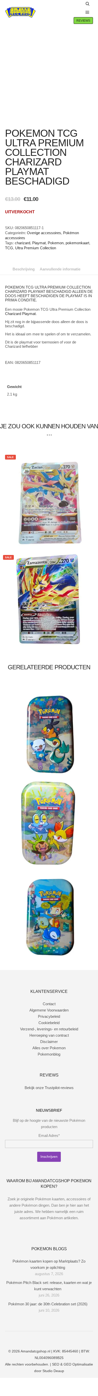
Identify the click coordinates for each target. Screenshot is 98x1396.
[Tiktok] (60, 1338)
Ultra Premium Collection (35, 248)
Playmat (39, 243)
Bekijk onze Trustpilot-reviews (49, 1088)
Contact (49, 1004)
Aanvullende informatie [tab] (60, 269)
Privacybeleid (49, 1016)
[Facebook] (37, 1338)
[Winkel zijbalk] (76, 4)
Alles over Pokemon (49, 1048)
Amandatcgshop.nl (35, 1351)
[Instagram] (45, 1338)
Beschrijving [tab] (24, 269)
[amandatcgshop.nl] (20, 12)
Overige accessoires (44, 233)
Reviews (83, 20)
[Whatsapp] (53, 1338)
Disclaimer (49, 1041)
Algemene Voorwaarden (49, 1010)
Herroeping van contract (49, 1035)
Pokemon (56, 243)
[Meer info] (76, 12)
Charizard (13, 313)
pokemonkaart (77, 243)
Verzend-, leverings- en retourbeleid (49, 1029)
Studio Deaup (53, 1371)
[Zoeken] (87, 4)
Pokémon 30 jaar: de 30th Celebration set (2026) (47, 1304)
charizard (22, 243)
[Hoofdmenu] (87, 12)
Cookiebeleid (49, 1023)
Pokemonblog (49, 1054)
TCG (9, 248)
